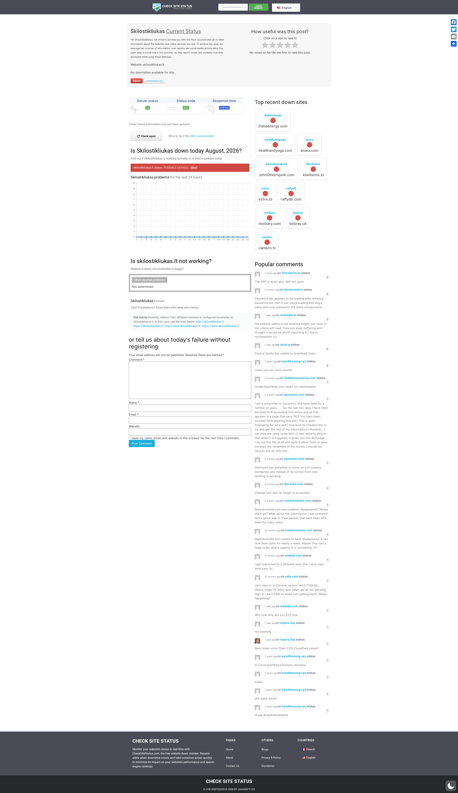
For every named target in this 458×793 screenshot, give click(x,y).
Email (133, 414)
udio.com (296, 576)
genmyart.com (299, 458)
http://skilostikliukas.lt (210, 321)
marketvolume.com (302, 500)
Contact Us (232, 766)
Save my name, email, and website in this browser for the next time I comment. (185, 438)
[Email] (453, 36)
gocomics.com (299, 394)
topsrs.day (292, 623)
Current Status (183, 31)
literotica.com (298, 484)
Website (134, 426)
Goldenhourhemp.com (304, 378)
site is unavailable (201, 136)
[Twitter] (453, 29)
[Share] (453, 43)
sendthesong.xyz (299, 361)
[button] (450, 785)
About (229, 757)
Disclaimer (268, 766)
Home (229, 749)
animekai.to (293, 315)
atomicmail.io (298, 289)
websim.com (294, 606)
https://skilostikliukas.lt (148, 326)
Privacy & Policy (271, 757)
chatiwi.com (298, 555)
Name (134, 402)
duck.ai (290, 344)
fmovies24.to (296, 273)
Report (137, 80)
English (286, 7)
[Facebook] (453, 22)
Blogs (265, 749)
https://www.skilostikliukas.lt (220, 326)
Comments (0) (154, 80)
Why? (194, 167)
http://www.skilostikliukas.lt (182, 326)
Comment (136, 359)
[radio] (265, 45)
